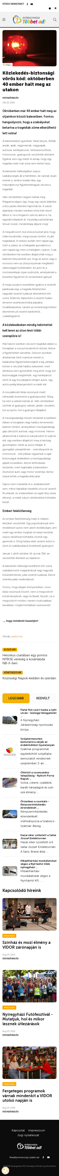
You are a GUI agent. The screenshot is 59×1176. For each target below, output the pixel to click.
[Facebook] (27, 4)
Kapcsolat (18, 1130)
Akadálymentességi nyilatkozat (24, 1157)
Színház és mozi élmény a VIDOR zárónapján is (26, 945)
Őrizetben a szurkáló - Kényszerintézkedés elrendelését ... (34, 804)
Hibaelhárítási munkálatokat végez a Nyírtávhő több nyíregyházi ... (38, 864)
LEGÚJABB (16, 698)
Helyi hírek (9, 936)
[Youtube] (31, 4)
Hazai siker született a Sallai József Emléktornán (38, 837)
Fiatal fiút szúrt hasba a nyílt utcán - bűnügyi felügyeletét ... (38, 713)
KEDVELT (43, 698)
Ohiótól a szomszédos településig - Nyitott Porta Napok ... (37, 775)
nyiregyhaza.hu (10, 97)
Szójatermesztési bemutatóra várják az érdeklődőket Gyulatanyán (37, 742)
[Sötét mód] (55, 8)
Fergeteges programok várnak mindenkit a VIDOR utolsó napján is (27, 1096)
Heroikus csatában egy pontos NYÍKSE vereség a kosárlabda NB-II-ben (24, 659)
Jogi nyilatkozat (28, 1135)
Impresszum (36, 1130)
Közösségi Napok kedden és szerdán (29, 678)
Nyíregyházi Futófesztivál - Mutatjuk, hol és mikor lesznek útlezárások (27, 1019)
